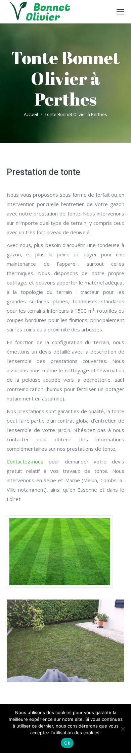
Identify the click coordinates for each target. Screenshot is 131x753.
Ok (67, 743)
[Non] (122, 728)
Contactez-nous (25, 461)
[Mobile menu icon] (120, 12)
